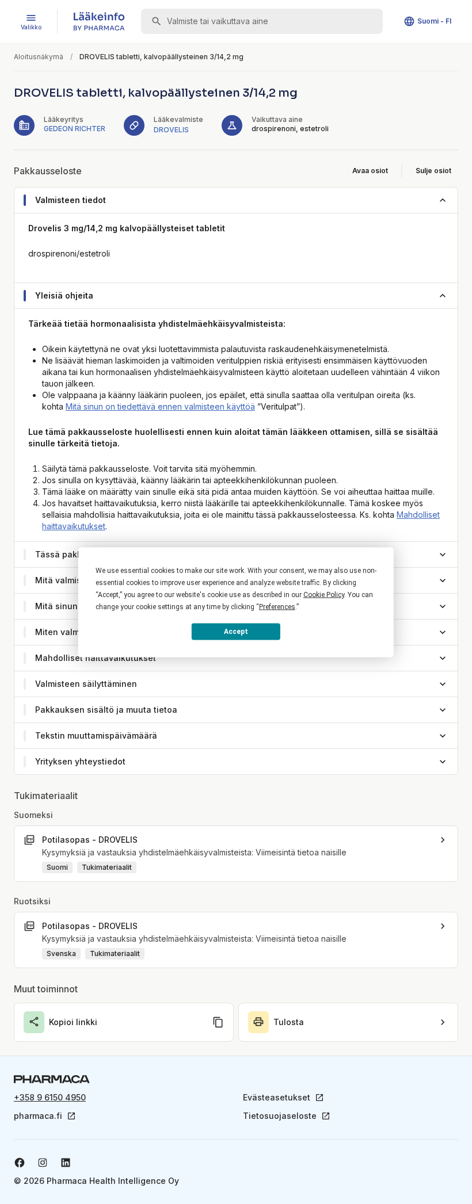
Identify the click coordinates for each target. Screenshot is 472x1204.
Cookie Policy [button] (323, 594)
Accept (236, 632)
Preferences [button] (277, 606)
